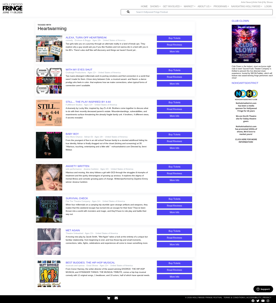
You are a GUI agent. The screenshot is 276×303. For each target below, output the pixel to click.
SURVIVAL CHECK (77, 198)
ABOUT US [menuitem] (204, 6)
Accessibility (254, 298)
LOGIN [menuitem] (268, 6)
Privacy (267, 298)
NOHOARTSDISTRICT (245, 83)
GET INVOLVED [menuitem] (171, 6)
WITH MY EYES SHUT (79, 69)
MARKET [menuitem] (189, 6)
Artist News (246, 2)
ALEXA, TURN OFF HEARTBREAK (86, 37)
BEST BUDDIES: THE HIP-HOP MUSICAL (90, 262)
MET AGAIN (73, 230)
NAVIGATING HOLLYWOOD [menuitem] (245, 6)
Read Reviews (174, 45)
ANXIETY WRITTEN (77, 166)
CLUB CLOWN (240, 20)
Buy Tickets (174, 38)
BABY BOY (72, 133)
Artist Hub (257, 2)
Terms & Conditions (234, 298)
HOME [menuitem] (144, 6)
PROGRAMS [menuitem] (220, 6)
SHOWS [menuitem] (154, 6)
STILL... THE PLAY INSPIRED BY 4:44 (88, 101)
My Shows (268, 2)
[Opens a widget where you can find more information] (263, 289)
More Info (174, 51)
